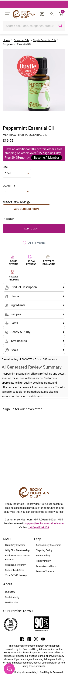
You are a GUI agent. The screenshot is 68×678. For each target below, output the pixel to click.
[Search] (61, 26)
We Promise (11, 602)
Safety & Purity (20, 332)
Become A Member (46, 157)
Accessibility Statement (48, 545)
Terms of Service (45, 571)
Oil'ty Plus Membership (17, 550)
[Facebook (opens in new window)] (22, 638)
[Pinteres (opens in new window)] (29, 638)
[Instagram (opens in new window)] (36, 638)
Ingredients (18, 305)
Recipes (16, 314)
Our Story (10, 591)
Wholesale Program (15, 564)
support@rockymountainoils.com (44, 523)
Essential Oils (21, 40)
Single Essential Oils (44, 40)
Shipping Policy (44, 550)
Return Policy (43, 555)
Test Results (19, 341)
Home (6, 40)
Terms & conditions (46, 566)
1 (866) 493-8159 (38, 527)
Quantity (9, 185)
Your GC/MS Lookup (16, 575)
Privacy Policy (43, 560)
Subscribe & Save (14, 570)
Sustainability (12, 597)
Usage (15, 296)
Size (5, 166)
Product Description (24, 287)
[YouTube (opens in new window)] (43, 638)
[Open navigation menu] (8, 14)
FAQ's (14, 350)
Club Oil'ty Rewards (15, 545)
